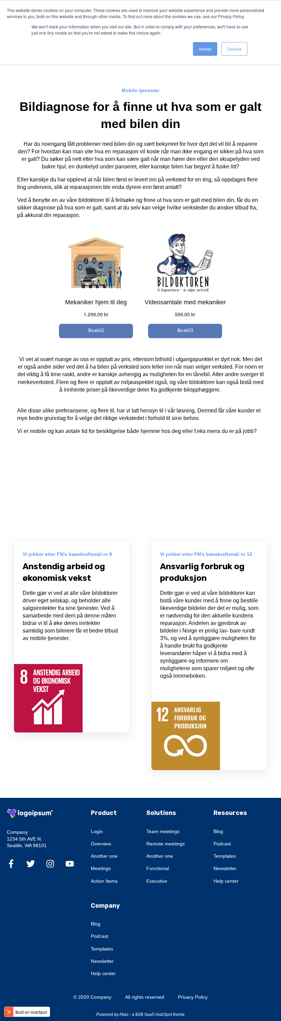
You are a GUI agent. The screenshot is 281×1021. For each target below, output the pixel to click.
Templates (224, 856)
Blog (218, 831)
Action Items (104, 881)
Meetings (101, 868)
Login (97, 831)
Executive (156, 881)
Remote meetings (165, 843)
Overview (101, 843)
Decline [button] (234, 49)
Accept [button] (205, 49)
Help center (226, 881)
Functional (157, 868)
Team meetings (163, 831)
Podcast (222, 843)
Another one (104, 856)
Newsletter (224, 868)
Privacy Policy (193, 997)
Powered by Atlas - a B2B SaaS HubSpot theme (140, 1014)
